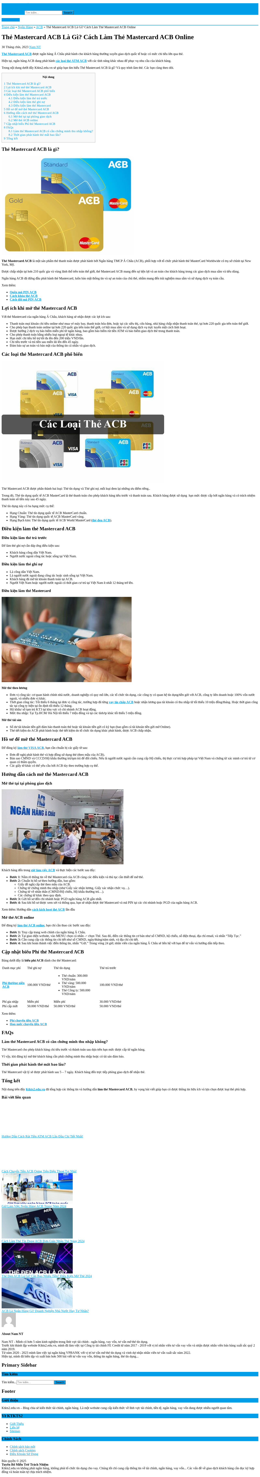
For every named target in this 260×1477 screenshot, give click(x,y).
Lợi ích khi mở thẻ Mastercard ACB (27, 87)
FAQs (8, 127)
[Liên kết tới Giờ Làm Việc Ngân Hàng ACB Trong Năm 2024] (37, 1202)
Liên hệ (15, 1427)
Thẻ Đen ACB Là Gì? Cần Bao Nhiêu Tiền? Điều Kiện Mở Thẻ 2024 (47, 1276)
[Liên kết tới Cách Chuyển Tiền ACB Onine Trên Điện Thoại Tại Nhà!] (37, 1167)
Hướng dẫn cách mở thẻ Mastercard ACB (31, 112)
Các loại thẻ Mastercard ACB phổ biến (29, 91)
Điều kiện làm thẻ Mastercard (30, 105)
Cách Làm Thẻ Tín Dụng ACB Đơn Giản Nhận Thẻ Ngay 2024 (43, 1241)
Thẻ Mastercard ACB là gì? (22, 83)
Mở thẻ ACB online (23, 120)
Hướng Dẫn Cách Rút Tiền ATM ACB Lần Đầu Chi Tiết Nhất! (42, 1136)
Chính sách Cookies (23, 1450)
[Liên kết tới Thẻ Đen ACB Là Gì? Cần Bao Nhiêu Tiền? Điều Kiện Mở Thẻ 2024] (37, 1272)
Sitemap (15, 1431)
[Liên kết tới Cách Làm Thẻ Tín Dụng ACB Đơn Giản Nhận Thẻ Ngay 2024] (37, 1237)
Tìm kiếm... (17, 12)
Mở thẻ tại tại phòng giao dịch (30, 116)
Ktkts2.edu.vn (11, 20)
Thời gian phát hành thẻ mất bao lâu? (35, 134)
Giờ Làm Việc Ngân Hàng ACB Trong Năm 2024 (34, 1206)
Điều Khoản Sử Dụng (24, 1454)
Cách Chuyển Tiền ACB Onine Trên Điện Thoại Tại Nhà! (39, 1171)
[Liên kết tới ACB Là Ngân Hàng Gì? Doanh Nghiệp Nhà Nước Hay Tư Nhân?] (37, 1307)
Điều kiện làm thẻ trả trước (28, 98)
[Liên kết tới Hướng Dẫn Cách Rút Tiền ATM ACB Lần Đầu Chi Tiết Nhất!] (37, 1132)
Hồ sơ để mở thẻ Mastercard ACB (26, 109)
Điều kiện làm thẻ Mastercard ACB (27, 94)
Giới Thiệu (17, 1423)
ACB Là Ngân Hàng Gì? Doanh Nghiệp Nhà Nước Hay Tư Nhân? (45, 1311)
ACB (39, 27)
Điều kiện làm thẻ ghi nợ (27, 101)
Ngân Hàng (25, 27)
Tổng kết (11, 138)
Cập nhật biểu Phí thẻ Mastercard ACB (29, 123)
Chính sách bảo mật (22, 1446)
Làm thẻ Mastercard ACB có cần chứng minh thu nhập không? (51, 131)
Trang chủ (8, 27)
